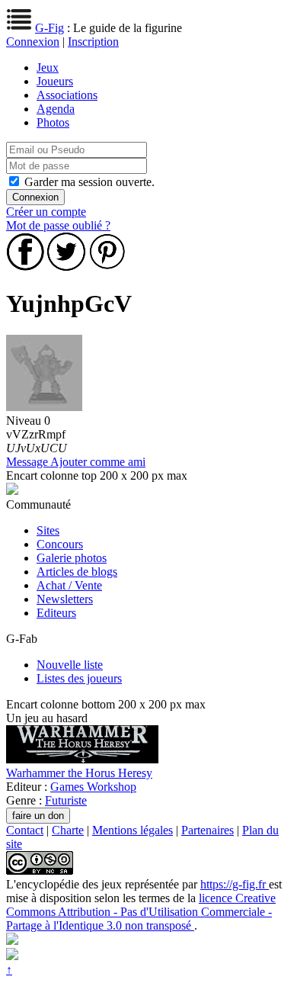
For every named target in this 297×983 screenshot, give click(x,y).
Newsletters (65, 599)
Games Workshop (93, 786)
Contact (24, 830)
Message (28, 461)
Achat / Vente (69, 585)
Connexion (32, 41)
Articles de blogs (77, 571)
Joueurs (55, 81)
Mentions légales (132, 830)
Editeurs (56, 612)
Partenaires (207, 830)
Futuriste (66, 800)
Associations (67, 94)
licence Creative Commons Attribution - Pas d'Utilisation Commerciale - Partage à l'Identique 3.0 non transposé (141, 911)
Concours (60, 544)
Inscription (93, 41)
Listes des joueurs (79, 678)
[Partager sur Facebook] (25, 266)
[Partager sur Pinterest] (107, 266)
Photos (53, 122)
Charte (68, 830)
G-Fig (49, 27)
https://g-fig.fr (234, 884)
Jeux (48, 67)
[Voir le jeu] (82, 759)
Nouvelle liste (70, 664)
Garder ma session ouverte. (89, 181)
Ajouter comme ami (97, 461)
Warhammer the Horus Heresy (79, 772)
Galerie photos (72, 557)
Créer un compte (46, 211)
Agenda (56, 108)
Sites (48, 530)
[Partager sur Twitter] (66, 266)
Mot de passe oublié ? (58, 225)
